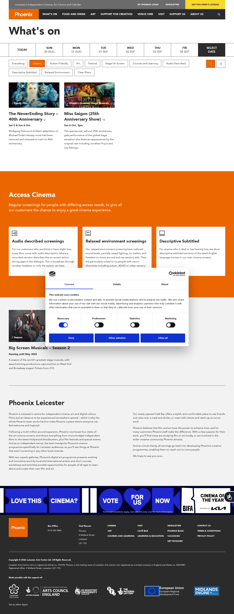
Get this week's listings (205, 4)
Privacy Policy (205, 536)
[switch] (99, 324)
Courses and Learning (145, 63)
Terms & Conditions (208, 531)
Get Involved (175, 541)
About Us (196, 14)
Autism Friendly (59, 63)
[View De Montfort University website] (86, 591)
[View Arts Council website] (46, 591)
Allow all (163, 338)
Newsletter (172, 4)
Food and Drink (73, 14)
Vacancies (173, 536)
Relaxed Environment (57, 72)
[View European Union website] (166, 591)
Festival (92, 63)
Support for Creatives (116, 14)
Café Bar (143, 531)
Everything (18, 63)
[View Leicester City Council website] (14, 591)
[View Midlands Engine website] (206, 591)
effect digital (22, 604)
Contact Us (204, 525)
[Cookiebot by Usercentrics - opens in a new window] (171, 273)
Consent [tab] (69, 284)
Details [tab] (117, 284)
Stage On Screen (115, 63)
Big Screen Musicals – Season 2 (39, 347)
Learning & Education (151, 536)
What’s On (50, 14)
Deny (71, 338)
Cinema (37, 63)
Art (93, 14)
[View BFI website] (121, 591)
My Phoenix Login (148, 4)
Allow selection (117, 338)
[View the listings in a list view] (220, 64)
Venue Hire (145, 14)
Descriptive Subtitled (24, 72)
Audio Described (176, 63)
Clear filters (84, 72)
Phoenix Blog (175, 531)
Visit (161, 14)
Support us (177, 14)
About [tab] (164, 284)
